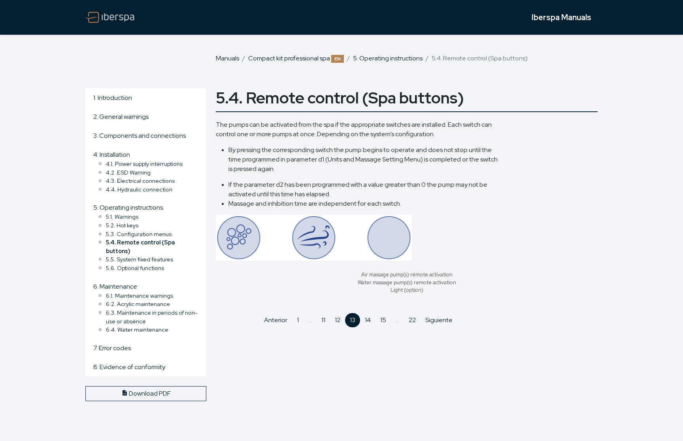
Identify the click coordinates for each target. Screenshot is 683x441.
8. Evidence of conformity (129, 367)
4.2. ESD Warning (128, 172)
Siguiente (439, 320)
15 (383, 320)
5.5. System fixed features (139, 259)
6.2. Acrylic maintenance (138, 304)
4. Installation (111, 154)
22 (412, 320)
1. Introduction (112, 98)
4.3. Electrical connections (140, 180)
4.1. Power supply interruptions (144, 163)
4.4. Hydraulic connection (139, 189)
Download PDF (149, 393)
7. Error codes (112, 348)
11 (323, 320)
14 (368, 320)
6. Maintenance (115, 286)
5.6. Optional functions (135, 268)
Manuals (227, 58)
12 (337, 320)
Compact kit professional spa (294, 58)
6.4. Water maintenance (137, 329)
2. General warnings (121, 117)
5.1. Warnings (122, 216)
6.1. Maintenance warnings (139, 295)
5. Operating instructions (388, 58)
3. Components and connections (139, 135)
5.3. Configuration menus (139, 234)
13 (352, 320)
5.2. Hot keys (122, 225)
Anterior (275, 320)
